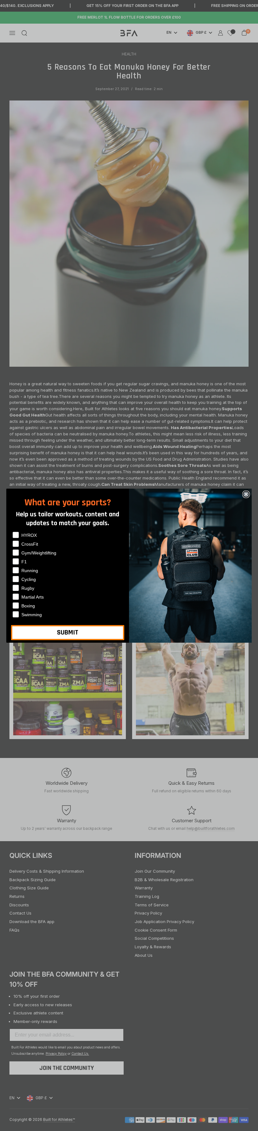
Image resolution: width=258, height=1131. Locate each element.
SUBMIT (67, 632)
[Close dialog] (246, 494)
